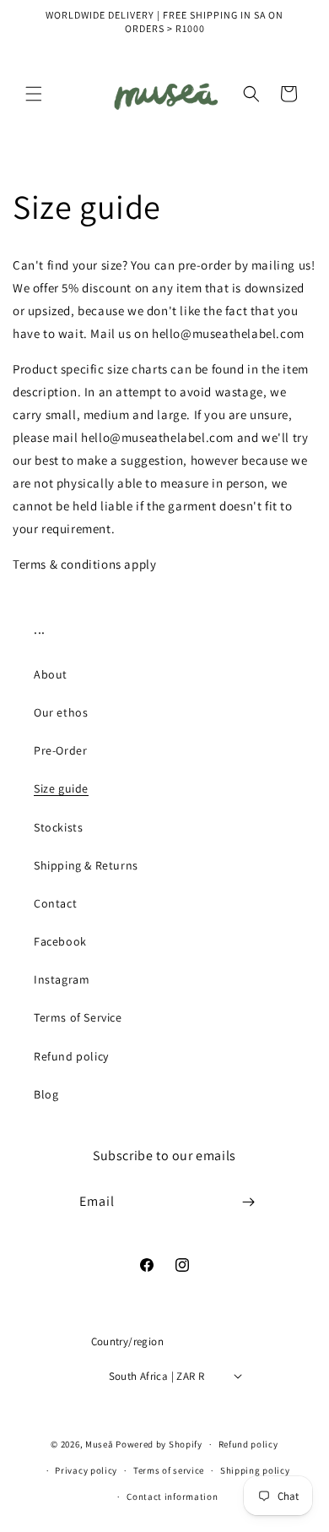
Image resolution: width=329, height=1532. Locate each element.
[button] (33, 93)
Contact (55, 903)
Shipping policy (255, 1470)
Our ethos (61, 712)
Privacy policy (86, 1470)
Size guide (61, 788)
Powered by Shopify (159, 1444)
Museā (99, 1444)
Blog (46, 1094)
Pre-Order (60, 750)
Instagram (61, 979)
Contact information (172, 1496)
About (50, 674)
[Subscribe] (248, 1202)
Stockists (58, 827)
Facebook (60, 941)
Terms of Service (78, 1017)
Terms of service (168, 1470)
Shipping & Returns (86, 865)
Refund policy (71, 1056)
